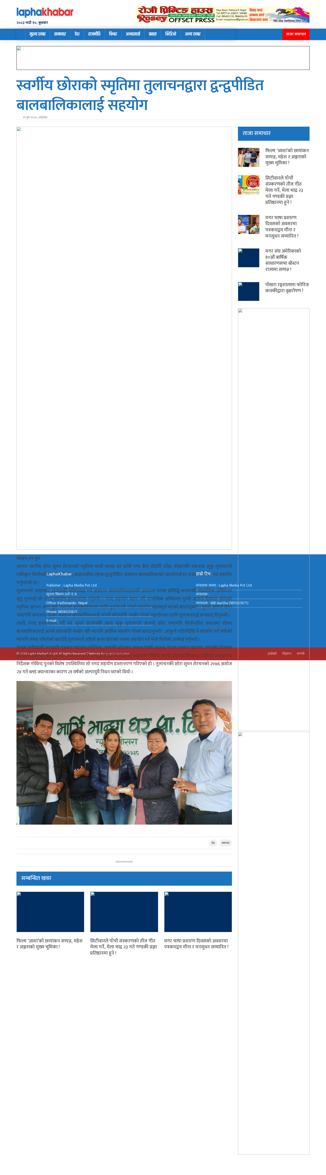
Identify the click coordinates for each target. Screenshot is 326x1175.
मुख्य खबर (38, 34)
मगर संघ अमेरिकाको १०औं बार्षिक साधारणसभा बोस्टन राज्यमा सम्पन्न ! (283, 260)
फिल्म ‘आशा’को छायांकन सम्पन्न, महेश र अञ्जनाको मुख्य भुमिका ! (49, 944)
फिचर (113, 34)
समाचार (60, 34)
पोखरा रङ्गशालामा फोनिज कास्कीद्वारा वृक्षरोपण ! (287, 288)
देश (77, 34)
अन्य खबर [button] (192, 34)
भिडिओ (170, 34)
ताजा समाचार (296, 34)
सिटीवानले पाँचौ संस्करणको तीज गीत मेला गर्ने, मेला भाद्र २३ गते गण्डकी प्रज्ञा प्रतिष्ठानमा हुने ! (123, 947)
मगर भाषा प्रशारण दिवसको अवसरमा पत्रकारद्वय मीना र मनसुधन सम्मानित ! (196, 944)
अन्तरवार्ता (133, 34)
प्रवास (153, 34)
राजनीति (94, 34)
